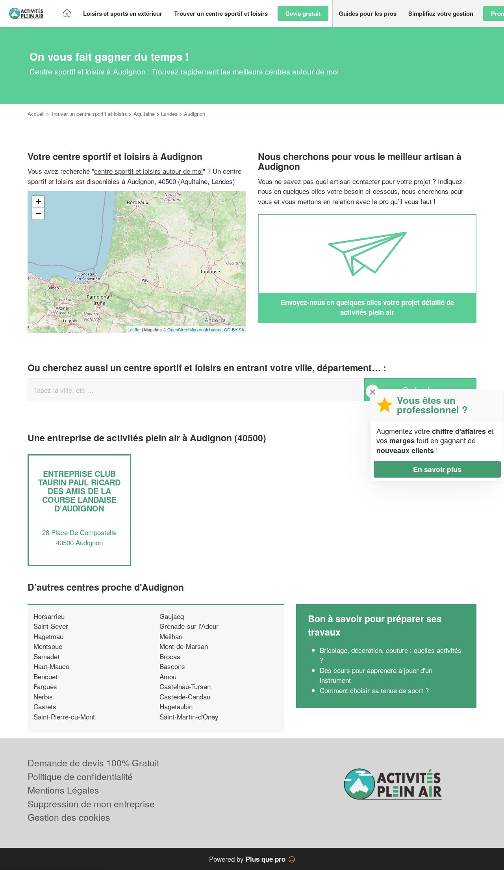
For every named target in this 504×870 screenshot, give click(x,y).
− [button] (38, 213)
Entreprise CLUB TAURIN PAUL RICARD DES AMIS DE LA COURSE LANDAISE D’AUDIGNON (79, 491)
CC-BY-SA (234, 329)
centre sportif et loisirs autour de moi (148, 171)
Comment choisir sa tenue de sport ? (374, 690)
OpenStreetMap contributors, (195, 329)
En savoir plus (437, 469)
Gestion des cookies (69, 817)
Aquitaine (144, 113)
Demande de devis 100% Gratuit (93, 762)
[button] (122, 13)
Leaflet (134, 329)
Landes (169, 113)
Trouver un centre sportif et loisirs (89, 113)
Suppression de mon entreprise (91, 803)
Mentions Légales (63, 789)
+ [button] (38, 201)
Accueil (36, 113)
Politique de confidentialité (80, 776)
